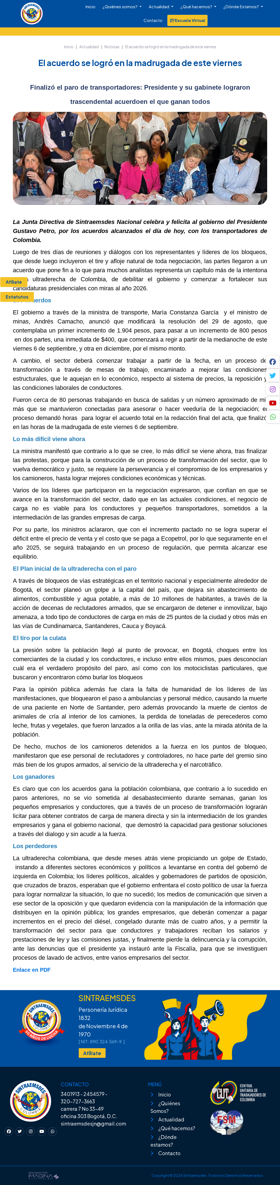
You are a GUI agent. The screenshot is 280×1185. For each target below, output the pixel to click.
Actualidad (159, 6)
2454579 (93, 1094)
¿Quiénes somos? (120, 6)
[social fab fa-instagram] (273, 389)
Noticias (111, 46)
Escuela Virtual (190, 20)
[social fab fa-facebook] (273, 362)
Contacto (153, 20)
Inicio (90, 6)
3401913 (70, 1094)
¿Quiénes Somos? (165, 1107)
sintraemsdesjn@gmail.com (93, 1123)
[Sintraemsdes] (18, 10)
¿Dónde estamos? (163, 1141)
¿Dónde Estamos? (241, 6)
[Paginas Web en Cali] (44, 1175)
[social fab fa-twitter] (273, 375)
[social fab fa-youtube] (273, 403)
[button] (273, 417)
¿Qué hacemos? (196, 6)
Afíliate (92, 1053)
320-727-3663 (78, 1101)
